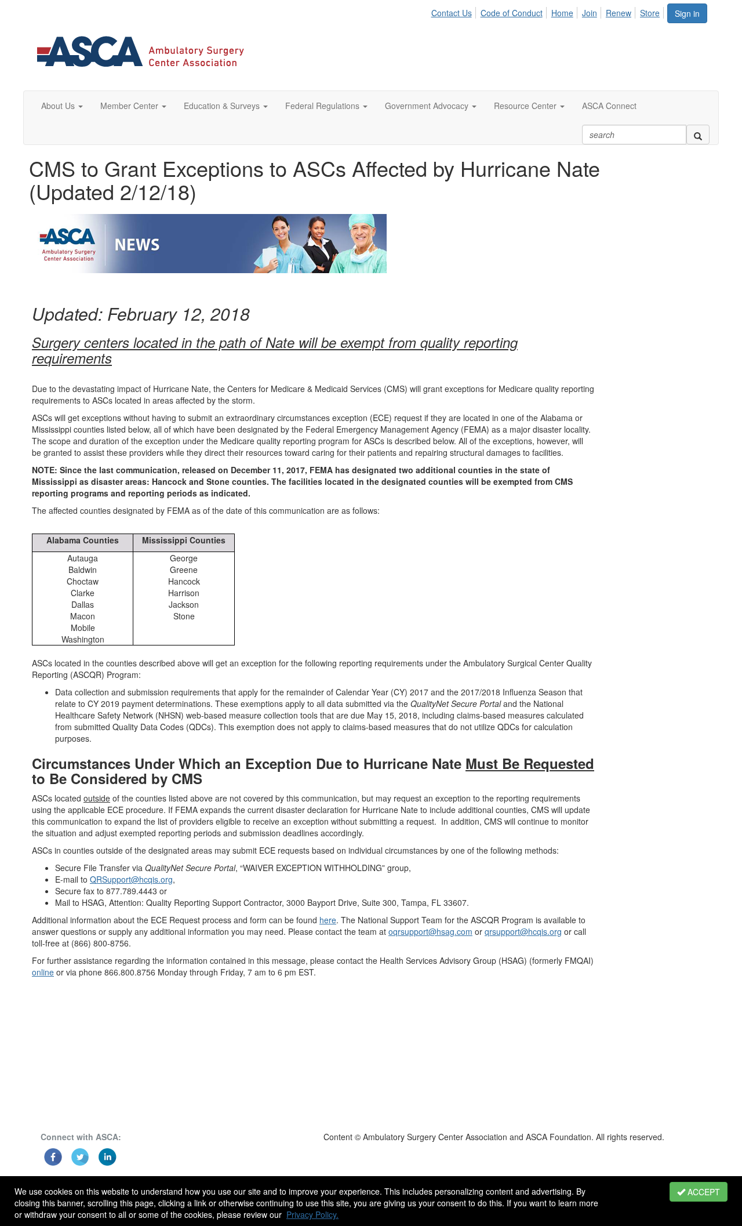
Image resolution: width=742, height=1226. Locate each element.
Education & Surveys (223, 105)
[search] (698, 134)
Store (650, 13)
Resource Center (526, 105)
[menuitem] (454, 11)
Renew (618, 13)
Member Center (130, 105)
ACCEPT (702, 1192)
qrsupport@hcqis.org (523, 931)
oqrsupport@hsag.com (430, 931)
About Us (59, 105)
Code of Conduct (512, 13)
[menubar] (548, 11)
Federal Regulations (323, 105)
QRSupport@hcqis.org (131, 879)
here (327, 920)
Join (589, 13)
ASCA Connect (609, 105)
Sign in (687, 13)
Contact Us (451, 13)
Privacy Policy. (312, 1214)
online (43, 972)
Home (562, 13)
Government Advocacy (428, 105)
